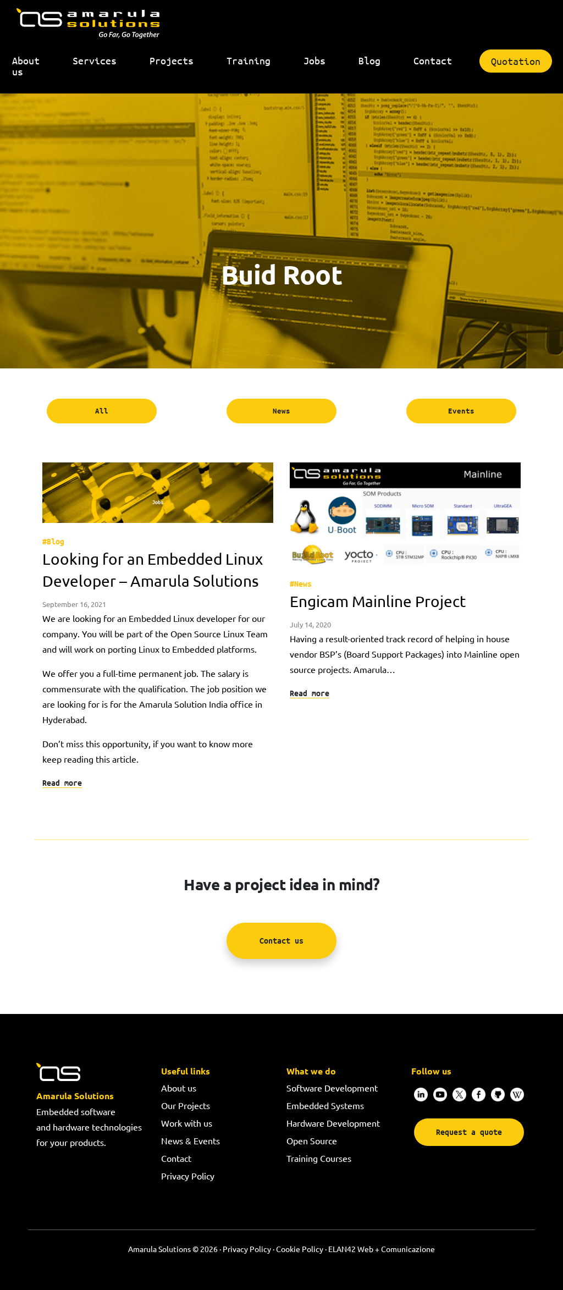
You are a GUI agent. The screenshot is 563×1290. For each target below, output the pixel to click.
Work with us (186, 1122)
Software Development (332, 1087)
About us (178, 1087)
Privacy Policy (187, 1175)
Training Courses (318, 1158)
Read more (62, 782)
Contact (176, 1158)
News (281, 410)
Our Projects (185, 1105)
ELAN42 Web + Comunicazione (381, 1249)
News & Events (190, 1140)
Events (461, 410)
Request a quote (469, 1132)
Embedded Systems (325, 1105)
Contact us (281, 940)
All (101, 410)
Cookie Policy (299, 1249)
